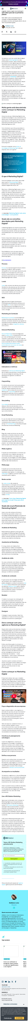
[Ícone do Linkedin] (9, 982)
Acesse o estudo (13, 4)
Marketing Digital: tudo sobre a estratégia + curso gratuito (14, 213)
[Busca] (25, 9)
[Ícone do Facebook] (15, 982)
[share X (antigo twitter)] (7, 32)
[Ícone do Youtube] (6, 982)
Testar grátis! (14, 858)
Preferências (8, 1018)
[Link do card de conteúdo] (11, 956)
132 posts (14, 905)
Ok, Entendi (19, 1018)
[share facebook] (3, 32)
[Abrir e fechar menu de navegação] (2, 8)
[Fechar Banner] (26, 2)
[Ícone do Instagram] (3, 982)
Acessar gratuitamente (11, 169)
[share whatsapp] (16, 32)
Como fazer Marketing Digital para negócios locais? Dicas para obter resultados (14, 500)
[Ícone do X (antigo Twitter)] (12, 982)
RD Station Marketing (12, 805)
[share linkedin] (11, 32)
